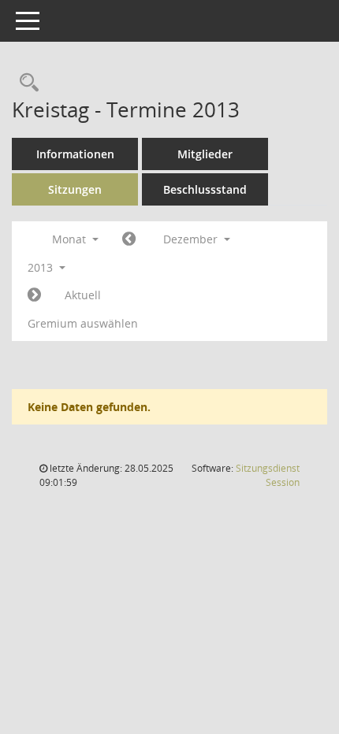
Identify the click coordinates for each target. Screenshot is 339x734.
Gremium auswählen (83, 323)
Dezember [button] (192, 239)
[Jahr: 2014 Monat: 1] (34, 295)
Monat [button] (70, 239)
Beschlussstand (205, 189)
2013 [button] (42, 267)
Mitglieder (205, 153)
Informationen (75, 153)
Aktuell (83, 294)
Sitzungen (75, 189)
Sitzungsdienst (268, 475)
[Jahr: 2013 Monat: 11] (128, 239)
